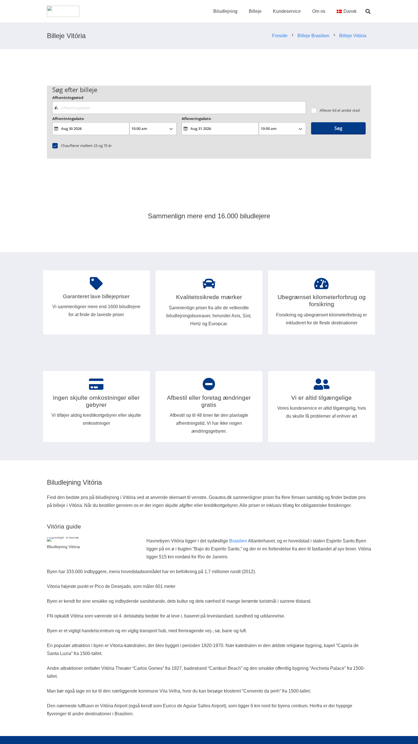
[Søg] (368, 11)
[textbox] (179, 107)
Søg (338, 128)
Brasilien (238, 540)
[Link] (63, 11)
